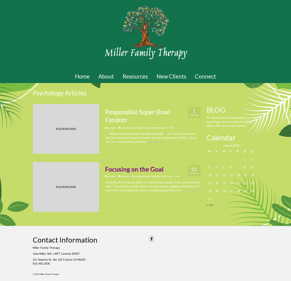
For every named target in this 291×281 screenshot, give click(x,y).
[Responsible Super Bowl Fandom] (66, 128)
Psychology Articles (140, 128)
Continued (156, 141)
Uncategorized (158, 128)
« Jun (209, 204)
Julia (112, 128)
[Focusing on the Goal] (66, 186)
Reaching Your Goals (161, 176)
